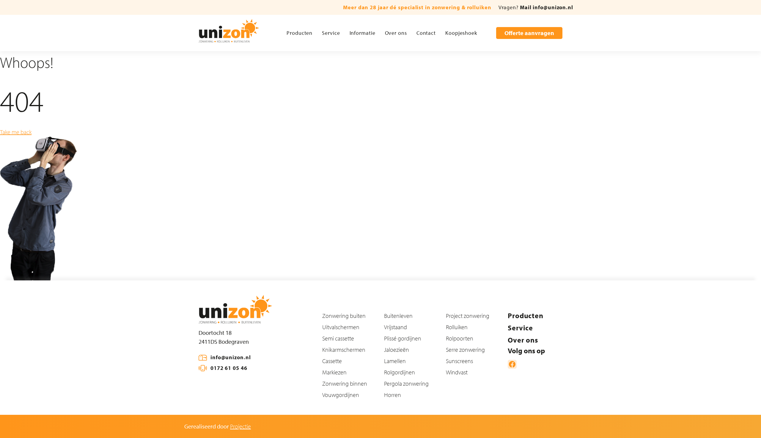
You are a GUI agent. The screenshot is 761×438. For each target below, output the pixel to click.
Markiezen (334, 372)
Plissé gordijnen (402, 338)
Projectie (240, 426)
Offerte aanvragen (529, 33)
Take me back (16, 132)
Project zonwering (467, 315)
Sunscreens (459, 361)
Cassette (332, 361)
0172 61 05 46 (228, 368)
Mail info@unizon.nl (546, 7)
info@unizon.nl (230, 357)
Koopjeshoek (461, 32)
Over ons (396, 32)
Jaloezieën (396, 349)
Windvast (457, 372)
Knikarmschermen (343, 349)
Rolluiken (457, 327)
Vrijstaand (395, 327)
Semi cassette (338, 338)
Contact (426, 32)
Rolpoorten (459, 338)
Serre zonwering (465, 349)
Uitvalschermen (340, 327)
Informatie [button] (362, 32)
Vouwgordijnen (340, 394)
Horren (392, 394)
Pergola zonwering (406, 383)
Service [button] (331, 32)
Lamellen (395, 361)
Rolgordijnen (399, 372)
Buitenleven (398, 315)
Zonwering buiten (344, 315)
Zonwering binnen (344, 383)
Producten (299, 32)
